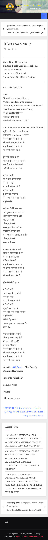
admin (13, 49)
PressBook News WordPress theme (29, 537)
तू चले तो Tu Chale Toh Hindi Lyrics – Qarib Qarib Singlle (25, 27)
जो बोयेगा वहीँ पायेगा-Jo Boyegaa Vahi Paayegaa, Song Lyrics (26, 504)
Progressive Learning (28, 5)
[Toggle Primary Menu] (44, 16)
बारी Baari (17, 367)
